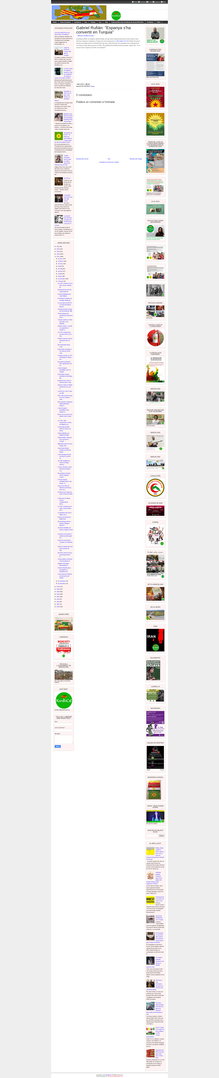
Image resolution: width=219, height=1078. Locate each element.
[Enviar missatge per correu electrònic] (77, 84)
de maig (60, 268)
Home (55, 22)
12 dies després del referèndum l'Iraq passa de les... (65, 315)
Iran (100, 22)
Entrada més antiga (136, 159)
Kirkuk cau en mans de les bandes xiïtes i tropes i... (65, 416)
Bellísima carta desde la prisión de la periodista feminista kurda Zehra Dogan (68, 117)
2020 (58, 591)
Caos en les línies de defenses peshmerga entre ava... (64, 487)
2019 (58, 589)
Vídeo (158, 22)
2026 (58, 606)
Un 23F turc (67, 178)
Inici (109, 159)
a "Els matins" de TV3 (122, 41)
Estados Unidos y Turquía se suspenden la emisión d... (65, 327)
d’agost (60, 276)
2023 (58, 599)
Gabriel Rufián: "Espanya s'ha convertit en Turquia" (65, 439)
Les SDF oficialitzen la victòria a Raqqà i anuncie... (64, 462)
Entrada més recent (82, 159)
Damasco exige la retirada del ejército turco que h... (65, 386)
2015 (58, 251)
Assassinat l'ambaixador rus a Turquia (159, 917)
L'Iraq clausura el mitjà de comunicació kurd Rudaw (65, 576)
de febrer (60, 261)
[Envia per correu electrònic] (80, 84)
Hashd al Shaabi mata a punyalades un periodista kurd (64, 569)
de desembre (62, 583)
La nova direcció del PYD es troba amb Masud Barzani (65, 304)
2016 (58, 254)
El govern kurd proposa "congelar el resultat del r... (65, 542)
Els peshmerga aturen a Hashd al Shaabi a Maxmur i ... (64, 523)
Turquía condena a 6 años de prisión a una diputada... (65, 321)
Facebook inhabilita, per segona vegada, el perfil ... (65, 529)
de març (60, 263)
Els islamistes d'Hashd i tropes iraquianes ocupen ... (64, 475)
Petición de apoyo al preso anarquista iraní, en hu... (65, 340)
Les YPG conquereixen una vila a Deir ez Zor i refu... (65, 334)
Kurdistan (150, 22)
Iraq (86, 22)
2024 (58, 601)
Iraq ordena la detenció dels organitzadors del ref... (65, 363)
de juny (60, 271)
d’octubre (61, 281)
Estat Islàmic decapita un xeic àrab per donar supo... (65, 351)
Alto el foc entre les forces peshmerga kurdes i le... (65, 554)
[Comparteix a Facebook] (87, 84)
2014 (58, 249)
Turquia (93, 22)
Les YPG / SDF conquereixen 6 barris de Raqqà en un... (65, 422)
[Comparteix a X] (84, 84)
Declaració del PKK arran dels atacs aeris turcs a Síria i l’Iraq (160, 1053)
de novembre (62, 581)
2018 (58, 586)
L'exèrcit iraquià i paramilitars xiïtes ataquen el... (63, 410)
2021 (58, 594)
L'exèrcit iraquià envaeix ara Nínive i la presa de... (64, 456)
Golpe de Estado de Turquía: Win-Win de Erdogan (67, 51)
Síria (106, 22)
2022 (58, 596)
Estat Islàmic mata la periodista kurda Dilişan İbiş (65, 376)
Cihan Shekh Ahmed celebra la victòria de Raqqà (64, 450)
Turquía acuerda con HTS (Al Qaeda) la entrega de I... (65, 357)
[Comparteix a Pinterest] (89, 84)
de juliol (60, 273)
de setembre (61, 278)
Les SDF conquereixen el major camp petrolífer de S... (65, 508)
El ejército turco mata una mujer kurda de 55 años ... (65, 494)
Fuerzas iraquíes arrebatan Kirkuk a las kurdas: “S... (65, 481)
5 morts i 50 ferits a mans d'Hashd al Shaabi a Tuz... (65, 468)
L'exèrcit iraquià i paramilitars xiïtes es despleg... (64, 369)
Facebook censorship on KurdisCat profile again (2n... (65, 535)
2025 (58, 604)
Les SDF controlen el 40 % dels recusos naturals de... (65, 285)
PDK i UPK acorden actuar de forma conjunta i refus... (65, 397)
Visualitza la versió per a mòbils (109, 162)
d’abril (60, 266)
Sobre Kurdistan (65, 22)
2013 (58, 246)
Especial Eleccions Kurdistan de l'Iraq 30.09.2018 (127, 22)
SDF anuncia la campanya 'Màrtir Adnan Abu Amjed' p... (65, 403)
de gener (60, 258)
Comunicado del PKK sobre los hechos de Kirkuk (64, 428)
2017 (58, 256)
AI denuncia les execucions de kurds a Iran (160, 898)
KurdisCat (77, 22)
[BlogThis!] (82, 84)
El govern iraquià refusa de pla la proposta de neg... (65, 548)
